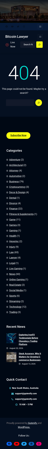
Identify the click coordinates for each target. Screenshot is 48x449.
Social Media (16, 290)
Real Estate (15, 285)
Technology (15, 306)
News (12, 274)
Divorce (13, 203)
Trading (13, 312)
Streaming (14, 301)
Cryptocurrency (17, 187)
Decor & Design (17, 192)
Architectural (16, 165)
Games (13, 225)
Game (12, 219)
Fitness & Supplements (21, 214)
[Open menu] (40, 26)
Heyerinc (14, 241)
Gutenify (32, 423)
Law (11, 252)
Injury (12, 247)
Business (14, 181)
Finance (13, 208)
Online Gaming (17, 279)
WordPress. (24, 427)
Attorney (13, 170)
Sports (12, 296)
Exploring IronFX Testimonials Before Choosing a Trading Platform (28, 340)
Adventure (14, 159)
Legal (12, 263)
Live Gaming (15, 268)
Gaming (13, 230)
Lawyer (13, 257)
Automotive (15, 176)
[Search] (39, 44)
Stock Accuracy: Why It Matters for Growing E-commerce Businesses (30, 356)
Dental (12, 198)
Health (12, 236)
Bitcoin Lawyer (16, 37)
